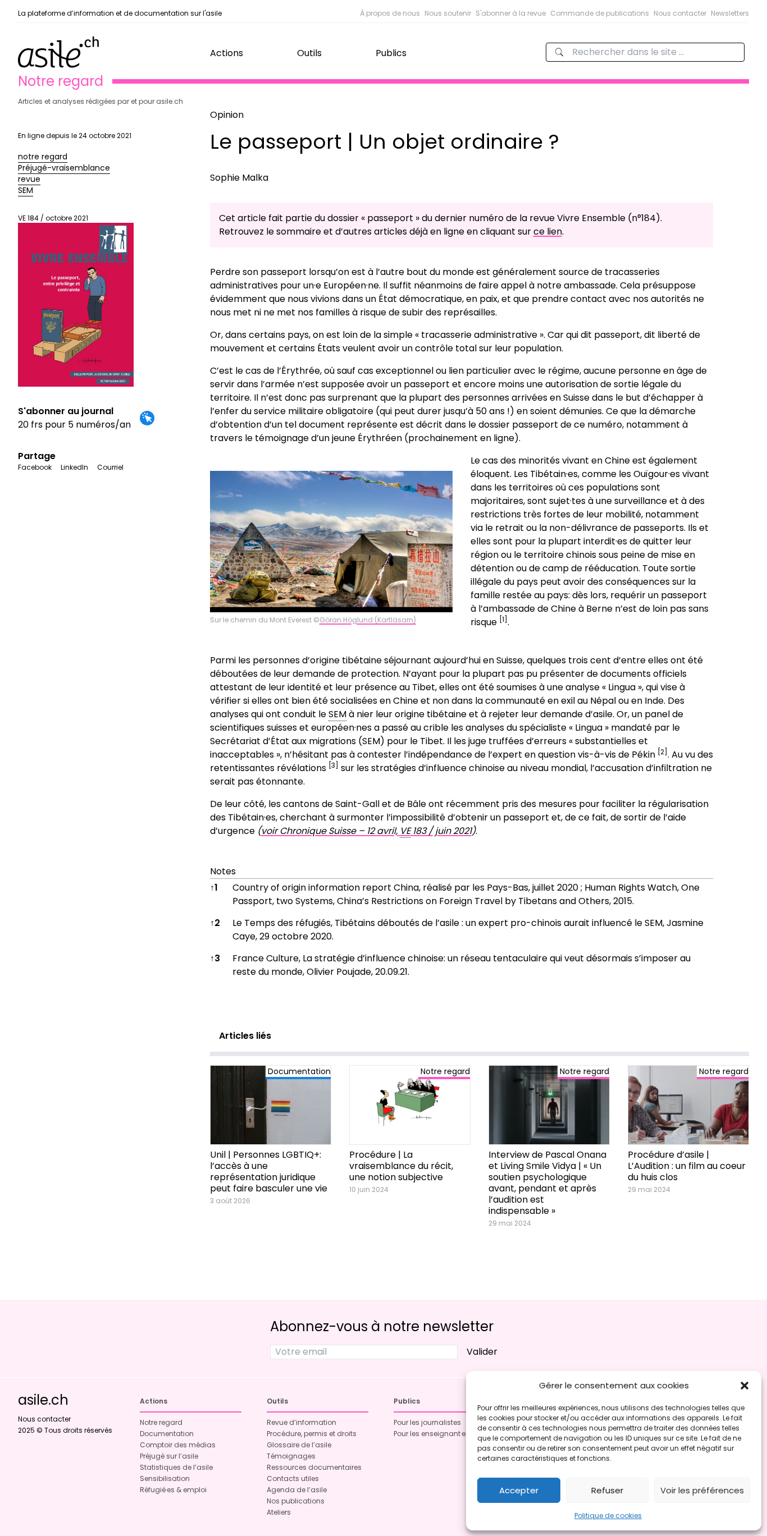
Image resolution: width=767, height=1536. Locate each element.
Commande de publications (599, 13)
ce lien (547, 231)
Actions (226, 53)
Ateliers (279, 1512)
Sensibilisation (165, 1478)
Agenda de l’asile (297, 1489)
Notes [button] (223, 871)
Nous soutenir (447, 13)
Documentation (167, 1433)
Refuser (607, 1490)
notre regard (42, 156)
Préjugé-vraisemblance (64, 167)
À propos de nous (390, 13)
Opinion (227, 114)
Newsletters (730, 13)
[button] (744, 1385)
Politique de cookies (608, 1515)
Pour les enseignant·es (431, 1433)
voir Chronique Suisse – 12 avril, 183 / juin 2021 (366, 830)
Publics (391, 53)
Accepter (518, 1490)
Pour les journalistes (427, 1422)
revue (29, 179)
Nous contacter (680, 13)
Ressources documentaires (314, 1467)
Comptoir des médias (178, 1445)
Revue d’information (301, 1422)
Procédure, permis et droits (312, 1433)
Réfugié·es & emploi (173, 1489)
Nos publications (296, 1501)
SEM (25, 190)
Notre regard (161, 1422)
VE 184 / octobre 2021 (53, 218)
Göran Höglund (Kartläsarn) (367, 620)
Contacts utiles (293, 1478)
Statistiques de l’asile (176, 1467)
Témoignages (291, 1456)
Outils (309, 53)
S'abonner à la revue (511, 13)
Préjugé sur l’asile (169, 1456)
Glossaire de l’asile (299, 1445)
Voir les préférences (702, 1490)
